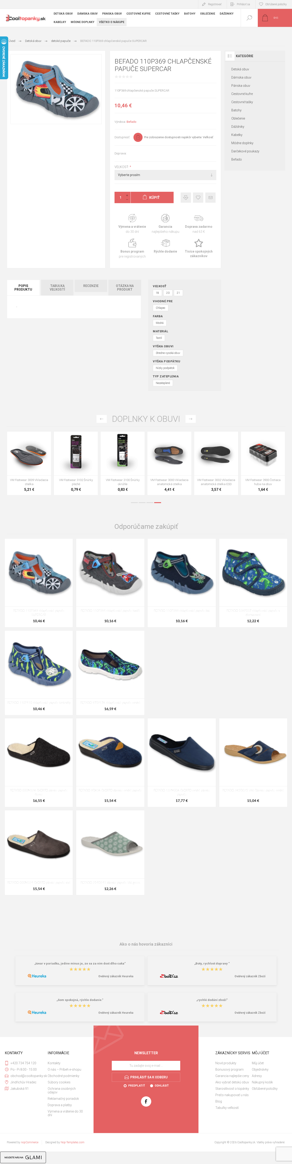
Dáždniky (237, 126)
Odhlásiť (162, 1085)
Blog (218, 1101)
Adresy (257, 1076)
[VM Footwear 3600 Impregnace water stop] (29, 463)
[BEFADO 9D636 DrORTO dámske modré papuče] (110, 762)
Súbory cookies (59, 1082)
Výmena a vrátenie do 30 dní (65, 1113)
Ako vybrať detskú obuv (232, 1082)
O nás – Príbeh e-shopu (64, 1069)
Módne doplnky (242, 143)
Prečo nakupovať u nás (232, 1095)
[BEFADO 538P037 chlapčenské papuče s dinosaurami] (253, 583)
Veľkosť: (122, 167)
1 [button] (134, 502)
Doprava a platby (60, 1105)
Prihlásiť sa (243, 4)
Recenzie (91, 286)
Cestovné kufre (242, 94)
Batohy (236, 110)
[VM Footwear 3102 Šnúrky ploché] (263, 463)
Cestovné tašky (242, 102)
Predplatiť (136, 1085)
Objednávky (260, 1069)
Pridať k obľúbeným (198, 197)
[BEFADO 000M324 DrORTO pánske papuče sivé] (39, 852)
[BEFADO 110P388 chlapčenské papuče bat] (182, 583)
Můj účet (258, 1063)
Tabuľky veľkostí (227, 1108)
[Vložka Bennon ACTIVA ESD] (123, 463)
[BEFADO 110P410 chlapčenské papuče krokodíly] (39, 673)
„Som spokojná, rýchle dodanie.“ (80, 1000)
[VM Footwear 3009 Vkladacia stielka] (216, 463)
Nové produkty (225, 1063)
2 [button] (142, 502)
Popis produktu (23, 287)
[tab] (23, 288)
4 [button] (157, 502)
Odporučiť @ (210, 197)
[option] (29, 464)
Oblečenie (238, 118)
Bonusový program (229, 1069)
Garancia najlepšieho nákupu (165, 224)
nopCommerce (29, 1142)
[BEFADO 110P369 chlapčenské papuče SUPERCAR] (39, 583)
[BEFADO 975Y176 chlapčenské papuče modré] (110, 673)
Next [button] (190, 419)
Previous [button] (101, 419)
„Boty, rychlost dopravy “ (212, 963)
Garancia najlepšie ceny (186, 197)
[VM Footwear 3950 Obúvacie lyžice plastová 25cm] (169, 463)
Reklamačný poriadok (63, 1098)
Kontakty (54, 1063)
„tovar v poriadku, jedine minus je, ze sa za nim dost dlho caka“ (80, 963)
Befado (131, 121)
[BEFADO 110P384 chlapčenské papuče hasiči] (110, 583)
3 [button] (149, 502)
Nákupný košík (262, 1082)
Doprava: (121, 153)
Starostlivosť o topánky (232, 1088)
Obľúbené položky (265, 1088)
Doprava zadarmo (198, 224)
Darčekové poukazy (245, 151)
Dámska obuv (241, 77)
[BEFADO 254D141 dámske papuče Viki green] (110, 852)
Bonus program (132, 248)
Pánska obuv (240, 85)
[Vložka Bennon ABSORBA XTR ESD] (76, 463)
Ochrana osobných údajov (62, 1090)
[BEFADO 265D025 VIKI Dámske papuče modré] (253, 762)
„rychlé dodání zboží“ (212, 1000)
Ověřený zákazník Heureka (115, 976)
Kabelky (236, 135)
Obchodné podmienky (63, 1076)
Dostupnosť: (122, 137)
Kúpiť (24, 464)
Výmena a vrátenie (132, 224)
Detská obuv (240, 69)
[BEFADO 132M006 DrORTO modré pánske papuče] (182, 762)
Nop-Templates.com (72, 1142)
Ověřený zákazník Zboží (250, 976)
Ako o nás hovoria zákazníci (146, 944)
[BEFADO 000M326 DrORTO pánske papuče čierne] (39, 762)
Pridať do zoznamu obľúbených (34, 464)
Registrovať (215, 4)
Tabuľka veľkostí (57, 287)
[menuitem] (65, 1063)
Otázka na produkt (125, 287)
